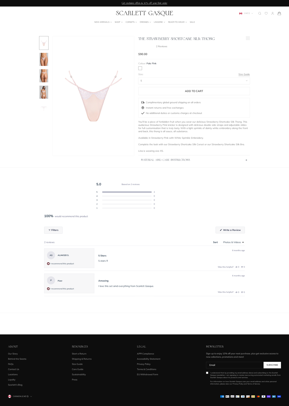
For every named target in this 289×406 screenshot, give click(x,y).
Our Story (13, 353)
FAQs (10, 364)
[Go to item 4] (44, 92)
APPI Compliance (145, 353)
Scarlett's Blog (15, 384)
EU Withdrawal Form (147, 374)
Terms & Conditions (146, 369)
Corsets (130, 22)
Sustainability (79, 374)
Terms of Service (253, 384)
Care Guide (77, 369)
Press (74, 379)
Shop (117, 22)
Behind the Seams (17, 358)
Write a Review (233, 230)
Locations (13, 374)
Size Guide (244, 74)
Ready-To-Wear (176, 22)
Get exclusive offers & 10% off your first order (144, 3)
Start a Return (79, 353)
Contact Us (13, 369)
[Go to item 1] (44, 43)
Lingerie (158, 22)
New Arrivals (101, 22)
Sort (215, 242)
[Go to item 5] (44, 108)
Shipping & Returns (81, 358)
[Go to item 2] (44, 59)
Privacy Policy (144, 364)
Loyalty (11, 379)
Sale (192, 22)
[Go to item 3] (44, 76)
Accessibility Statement (148, 358)
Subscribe (272, 365)
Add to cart (194, 91)
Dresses (144, 22)
